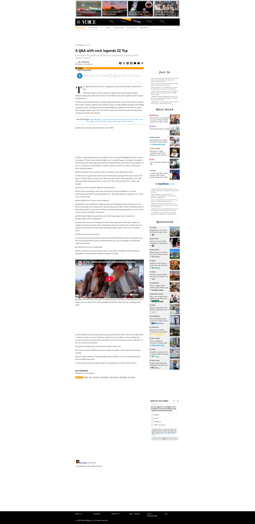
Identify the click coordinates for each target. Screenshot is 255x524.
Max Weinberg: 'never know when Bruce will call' (109, 119)
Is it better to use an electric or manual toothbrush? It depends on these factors (164, 213)
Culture (137, 21)
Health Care (155, 360)
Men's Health (155, 137)
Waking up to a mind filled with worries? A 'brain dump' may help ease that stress (164, 209)
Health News (155, 338)
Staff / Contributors (152, 515)
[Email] (138, 64)
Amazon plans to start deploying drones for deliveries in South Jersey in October (164, 88)
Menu (78, 22)
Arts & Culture (132, 27)
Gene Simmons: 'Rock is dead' (120, 121)
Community (155, 327)
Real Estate (155, 250)
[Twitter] (124, 64)
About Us (78, 514)
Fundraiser (155, 283)
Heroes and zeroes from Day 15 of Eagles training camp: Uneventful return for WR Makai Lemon (164, 92)
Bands (80, 68)
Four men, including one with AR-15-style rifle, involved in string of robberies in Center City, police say (164, 79)
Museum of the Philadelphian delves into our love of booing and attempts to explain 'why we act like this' (164, 98)
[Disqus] (109, 433)
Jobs (152, 159)
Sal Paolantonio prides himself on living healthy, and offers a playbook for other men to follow (165, 190)
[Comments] (135, 64)
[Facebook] (120, 64)
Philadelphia (114, 377)
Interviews (123, 377)
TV (102, 27)
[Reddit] (131, 64)
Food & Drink (93, 27)
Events (149, 21)
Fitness (153, 227)
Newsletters (144, 27)
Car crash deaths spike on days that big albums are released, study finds (164, 200)
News (112, 21)
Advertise (96, 514)
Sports (162, 21)
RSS (166, 514)
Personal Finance (157, 294)
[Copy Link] (142, 64)
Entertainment (118, 27)
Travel (153, 261)
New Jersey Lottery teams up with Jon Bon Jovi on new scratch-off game (164, 84)
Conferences (155, 316)
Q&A (85, 68)
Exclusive (96, 377)
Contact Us (115, 514)
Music (108, 27)
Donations (154, 115)
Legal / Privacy (134, 514)
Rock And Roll (104, 377)
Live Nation (131, 377)
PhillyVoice (89, 22)
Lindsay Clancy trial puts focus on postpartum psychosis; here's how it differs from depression (164, 205)
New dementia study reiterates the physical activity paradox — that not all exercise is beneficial (163, 195)
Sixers (153, 171)
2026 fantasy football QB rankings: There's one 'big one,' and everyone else (165, 102)
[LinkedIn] (127, 64)
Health (124, 21)
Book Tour (154, 239)
